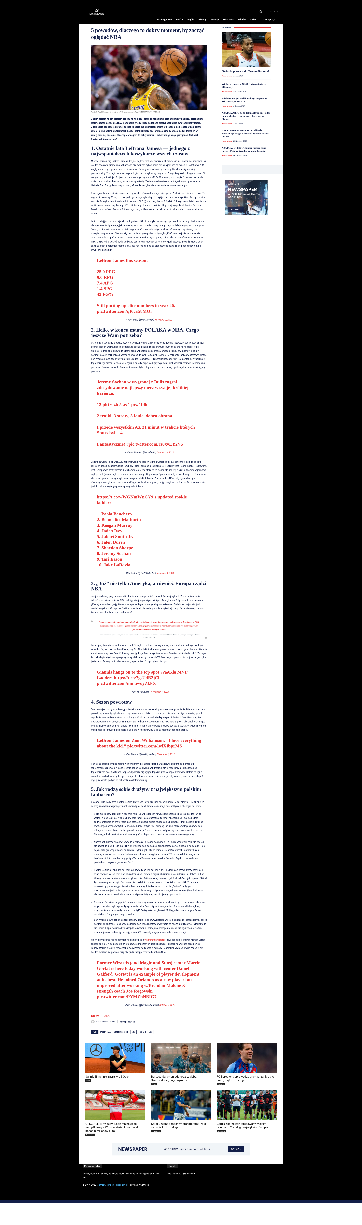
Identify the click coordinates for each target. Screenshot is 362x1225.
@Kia (170, 672)
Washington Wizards (155, 939)
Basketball (105, 1032)
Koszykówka (100, 1016)
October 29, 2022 (165, 452)
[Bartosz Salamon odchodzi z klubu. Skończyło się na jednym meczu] (181, 1058)
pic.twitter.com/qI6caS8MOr (124, 311)
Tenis (88, 1080)
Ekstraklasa (90, 1135)
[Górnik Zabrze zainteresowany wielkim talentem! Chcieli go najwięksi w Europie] (247, 1105)
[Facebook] (271, 11)
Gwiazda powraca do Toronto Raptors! (245, 71)
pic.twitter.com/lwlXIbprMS (154, 745)
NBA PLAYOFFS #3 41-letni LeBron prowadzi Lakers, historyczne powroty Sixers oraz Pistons (246, 116)
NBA (133, 1032)
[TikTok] (274, 11)
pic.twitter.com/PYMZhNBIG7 (127, 996)
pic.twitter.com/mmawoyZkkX (126, 683)
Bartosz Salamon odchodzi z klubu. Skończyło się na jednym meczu (174, 1078)
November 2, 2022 (165, 573)
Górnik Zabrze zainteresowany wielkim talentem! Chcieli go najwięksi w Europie (242, 1125)
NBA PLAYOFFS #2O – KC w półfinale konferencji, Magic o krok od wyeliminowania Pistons (246, 133)
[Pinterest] (198, 1021)
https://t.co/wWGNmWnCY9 (125, 496)
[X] (277, 11)
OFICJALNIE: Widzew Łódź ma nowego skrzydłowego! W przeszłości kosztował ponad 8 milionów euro (111, 1127)
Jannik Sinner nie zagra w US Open (107, 1076)
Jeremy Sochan (121, 1032)
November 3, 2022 (164, 319)
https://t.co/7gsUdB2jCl (136, 677)
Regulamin (121, 1184)
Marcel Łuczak (108, 1022)
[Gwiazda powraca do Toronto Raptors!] (246, 49)
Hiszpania (220, 1084)
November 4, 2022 (160, 691)
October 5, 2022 (167, 1005)
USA (150, 1032)
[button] (260, 11)
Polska (154, 1084)
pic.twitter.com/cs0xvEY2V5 (156, 444)
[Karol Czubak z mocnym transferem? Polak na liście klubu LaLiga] (181, 1105)
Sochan (142, 1032)
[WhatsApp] (204, 1021)
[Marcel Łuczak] (93, 1021)
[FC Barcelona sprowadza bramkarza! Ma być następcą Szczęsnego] (247, 1058)
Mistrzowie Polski (105, 1184)
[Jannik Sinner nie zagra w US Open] (115, 1058)
